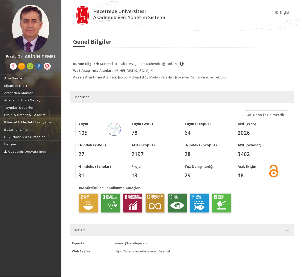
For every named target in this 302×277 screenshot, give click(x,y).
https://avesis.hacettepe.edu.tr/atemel (142, 251)
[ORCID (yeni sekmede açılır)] (30, 66)
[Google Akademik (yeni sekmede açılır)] (13, 66)
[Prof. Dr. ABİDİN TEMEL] (30, 28)
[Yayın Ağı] (114, 129)
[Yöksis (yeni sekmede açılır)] (47, 66)
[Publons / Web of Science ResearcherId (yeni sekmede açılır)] (38, 66)
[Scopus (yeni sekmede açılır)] (21, 66)
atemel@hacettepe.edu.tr (132, 243)
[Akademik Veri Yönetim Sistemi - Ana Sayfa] (83, 15)
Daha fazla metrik (268, 115)
